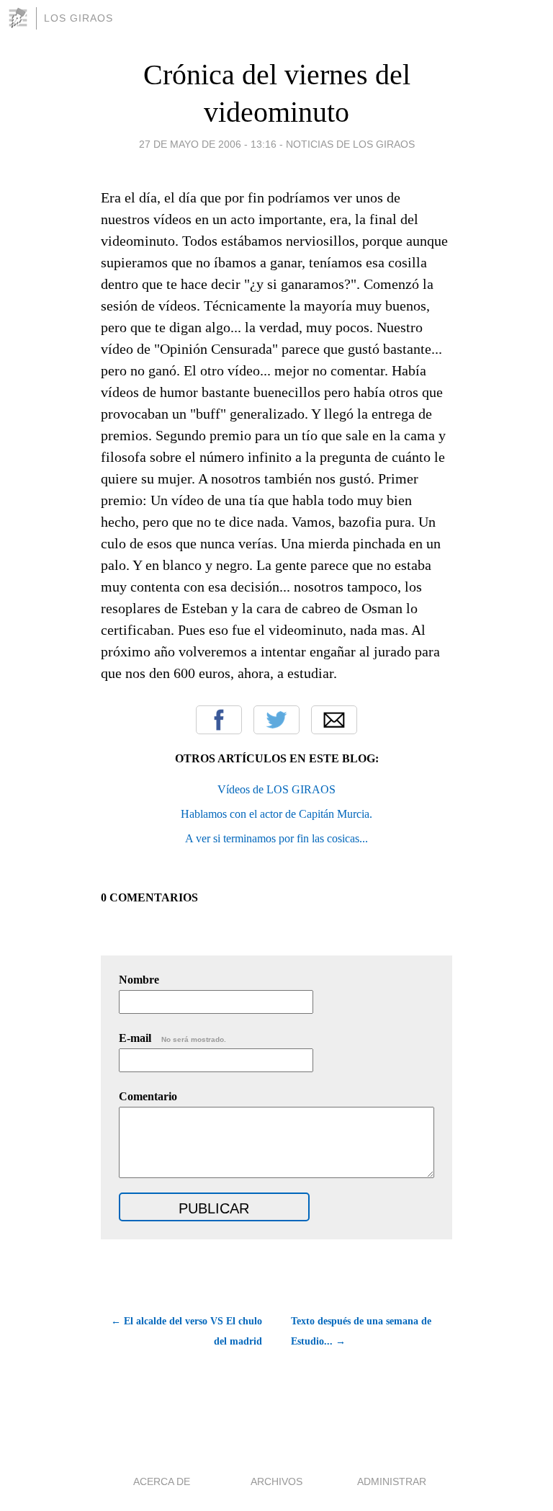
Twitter (276, 719)
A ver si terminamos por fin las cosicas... (276, 838)
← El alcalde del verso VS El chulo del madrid (186, 1331)
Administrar (391, 1481)
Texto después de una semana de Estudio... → (361, 1331)
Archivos (276, 1481)
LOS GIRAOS (78, 18)
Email (334, 719)
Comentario (148, 1096)
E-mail (172, 1038)
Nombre (139, 979)
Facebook (219, 719)
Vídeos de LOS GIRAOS (276, 789)
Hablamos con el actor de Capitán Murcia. (276, 814)
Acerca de (161, 1481)
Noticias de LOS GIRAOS (350, 144)
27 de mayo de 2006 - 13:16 (207, 144)
